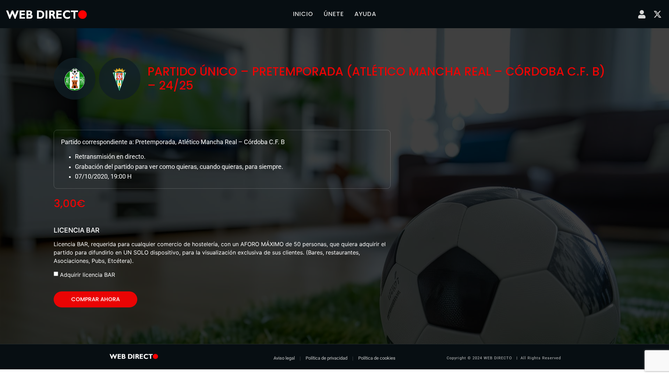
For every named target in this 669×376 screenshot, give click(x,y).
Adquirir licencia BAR (87, 274)
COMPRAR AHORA (95, 299)
